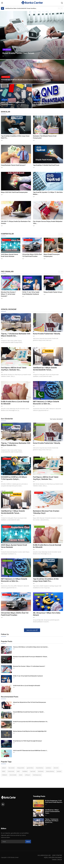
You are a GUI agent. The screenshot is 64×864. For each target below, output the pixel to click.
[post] (32, 35)
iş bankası (48, 768)
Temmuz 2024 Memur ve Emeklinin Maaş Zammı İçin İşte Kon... (31, 647)
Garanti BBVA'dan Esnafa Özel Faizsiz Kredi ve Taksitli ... (29, 712)
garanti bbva (30, 768)
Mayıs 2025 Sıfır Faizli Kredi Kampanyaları (14, 192)
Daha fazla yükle (31, 630)
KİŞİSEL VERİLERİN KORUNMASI (53, 857)
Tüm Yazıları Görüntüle (56, 419)
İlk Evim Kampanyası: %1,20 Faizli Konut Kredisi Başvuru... (54, 801)
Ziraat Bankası (39, 768)
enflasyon (27, 775)
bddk (18, 771)
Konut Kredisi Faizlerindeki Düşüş (14, 8)
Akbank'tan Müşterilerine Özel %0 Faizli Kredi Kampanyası (29, 702)
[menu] (2, 3)
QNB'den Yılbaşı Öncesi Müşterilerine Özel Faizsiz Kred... (46, 103)
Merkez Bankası (50, 771)
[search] (62, 3)
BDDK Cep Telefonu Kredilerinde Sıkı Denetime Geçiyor (13, 103)
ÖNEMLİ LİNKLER (57, 859)
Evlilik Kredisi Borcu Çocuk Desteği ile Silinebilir (15, 403)
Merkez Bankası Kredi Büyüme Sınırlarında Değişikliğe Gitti (29, 731)
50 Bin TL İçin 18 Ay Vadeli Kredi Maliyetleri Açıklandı (9, 293)
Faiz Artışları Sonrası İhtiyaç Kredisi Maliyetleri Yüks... (47, 222)
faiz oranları (11, 768)
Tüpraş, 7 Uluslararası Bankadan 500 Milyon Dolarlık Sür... (15, 335)
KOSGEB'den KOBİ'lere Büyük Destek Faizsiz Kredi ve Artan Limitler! (25, 80)
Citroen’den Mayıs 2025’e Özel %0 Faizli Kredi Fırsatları (10, 255)
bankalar (59, 771)
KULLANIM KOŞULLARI (44, 855)
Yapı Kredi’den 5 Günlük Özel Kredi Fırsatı (46, 165)
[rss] (3, 804)
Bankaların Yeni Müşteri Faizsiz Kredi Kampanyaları (44, 137)
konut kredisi (13, 775)
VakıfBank (24, 771)
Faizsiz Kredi (11, 771)
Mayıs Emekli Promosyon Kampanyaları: (30, 255)
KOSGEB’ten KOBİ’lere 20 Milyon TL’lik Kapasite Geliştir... (14, 478)
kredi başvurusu (37, 775)
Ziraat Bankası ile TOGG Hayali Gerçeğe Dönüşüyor (27, 741)
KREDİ (3, 771)
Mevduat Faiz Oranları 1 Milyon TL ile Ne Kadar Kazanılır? (29, 666)
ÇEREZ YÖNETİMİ (57, 855)
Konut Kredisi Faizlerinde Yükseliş (46, 334)
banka (20, 775)
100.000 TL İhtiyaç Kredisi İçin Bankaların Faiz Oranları (16, 222)
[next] (62, 8)
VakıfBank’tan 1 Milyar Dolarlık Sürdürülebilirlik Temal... (45, 369)
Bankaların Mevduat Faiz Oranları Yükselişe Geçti (46, 512)
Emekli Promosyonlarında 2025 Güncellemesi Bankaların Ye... (30, 721)
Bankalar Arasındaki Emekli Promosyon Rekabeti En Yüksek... (30, 656)
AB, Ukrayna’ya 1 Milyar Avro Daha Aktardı (46, 614)
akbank (4, 768)
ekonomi (56, 768)
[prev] (59, 8)
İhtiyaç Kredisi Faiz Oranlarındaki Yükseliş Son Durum (52, 294)
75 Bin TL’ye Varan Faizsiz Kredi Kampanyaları (52, 255)
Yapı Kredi (32, 771)
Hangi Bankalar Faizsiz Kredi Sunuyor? (13, 165)
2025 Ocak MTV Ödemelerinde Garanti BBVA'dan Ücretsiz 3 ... (30, 750)
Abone (28, 841)
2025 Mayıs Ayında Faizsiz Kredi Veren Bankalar (14, 546)
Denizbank (40, 771)
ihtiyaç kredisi (20, 768)
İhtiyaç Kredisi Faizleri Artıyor (31, 292)
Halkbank (4, 775)
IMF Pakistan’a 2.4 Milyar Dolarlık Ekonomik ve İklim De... (46, 403)
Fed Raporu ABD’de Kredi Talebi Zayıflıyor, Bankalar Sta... (13, 369)
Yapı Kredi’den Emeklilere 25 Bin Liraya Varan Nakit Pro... (15, 137)
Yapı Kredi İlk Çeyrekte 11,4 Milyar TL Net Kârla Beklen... (48, 193)
